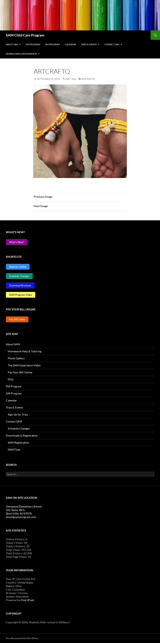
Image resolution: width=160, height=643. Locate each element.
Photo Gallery (16, 358)
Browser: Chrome (17, 593)
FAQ (10, 379)
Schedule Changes (19, 428)
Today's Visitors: (16, 546)
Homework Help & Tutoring (24, 351)
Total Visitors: (14, 553)
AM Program (52, 44)
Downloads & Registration (21, 53)
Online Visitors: (16, 539)
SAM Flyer (14, 449)
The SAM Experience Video (24, 365)
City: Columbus (15, 589)
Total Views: (13, 549)
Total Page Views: (17, 556)
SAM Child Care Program (25, 35)
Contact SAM (111, 44)
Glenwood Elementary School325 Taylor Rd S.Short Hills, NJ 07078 (24, 510)
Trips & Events (89, 44)
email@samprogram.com (21, 517)
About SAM (12, 44)
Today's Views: (15, 542)
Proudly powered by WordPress (22, 638)
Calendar (70, 44)
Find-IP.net (27, 600)
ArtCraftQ (88, 78)
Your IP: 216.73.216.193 (20, 579)
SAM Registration (18, 442)
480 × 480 (71, 78)
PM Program (33, 44)
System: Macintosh (17, 596)
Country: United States (19, 582)
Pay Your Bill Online (20, 372)
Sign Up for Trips (18, 414)
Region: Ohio (14, 586)
